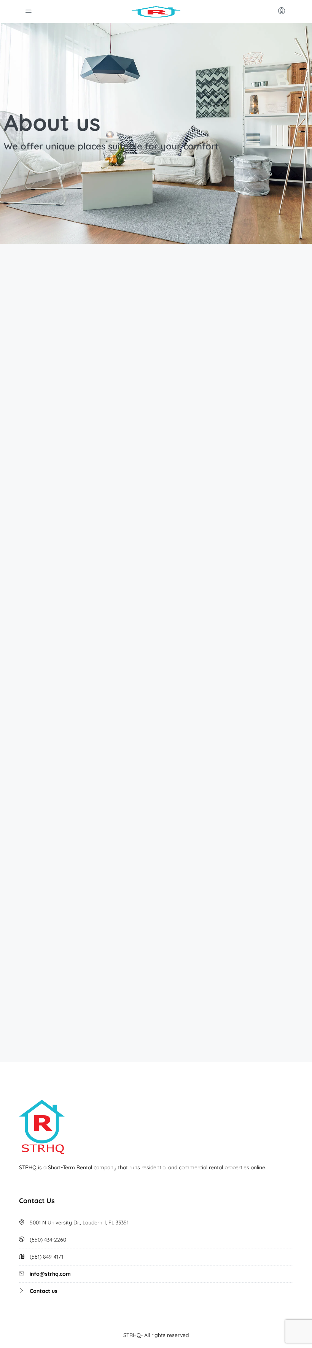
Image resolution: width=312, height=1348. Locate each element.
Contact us (43, 1291)
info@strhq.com (50, 1273)
